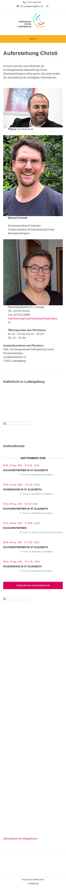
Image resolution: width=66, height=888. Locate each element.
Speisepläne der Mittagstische (20, 838)
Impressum (27, 879)
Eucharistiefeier (15, 528)
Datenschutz (38, 879)
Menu (33, 39)
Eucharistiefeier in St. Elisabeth (25, 470)
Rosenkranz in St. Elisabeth (22, 489)
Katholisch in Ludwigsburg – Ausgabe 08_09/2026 (29, 405)
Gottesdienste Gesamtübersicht (33, 585)
